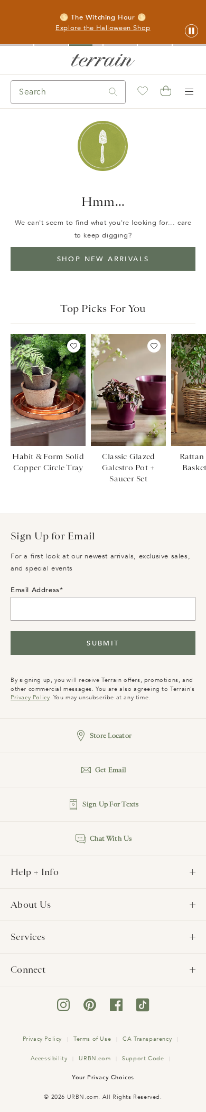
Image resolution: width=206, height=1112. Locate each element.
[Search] (113, 92)
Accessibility (49, 1058)
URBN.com (94, 1058)
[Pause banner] (191, 31)
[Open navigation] (189, 91)
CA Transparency (147, 1038)
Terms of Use (92, 1038)
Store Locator (111, 735)
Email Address (35, 590)
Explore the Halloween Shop (103, 28)
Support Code (143, 1058)
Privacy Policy (30, 697)
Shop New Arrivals (103, 259)
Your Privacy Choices (103, 1077)
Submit (103, 643)
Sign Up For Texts (110, 804)
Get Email (110, 770)
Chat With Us (111, 838)
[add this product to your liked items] (74, 346)
